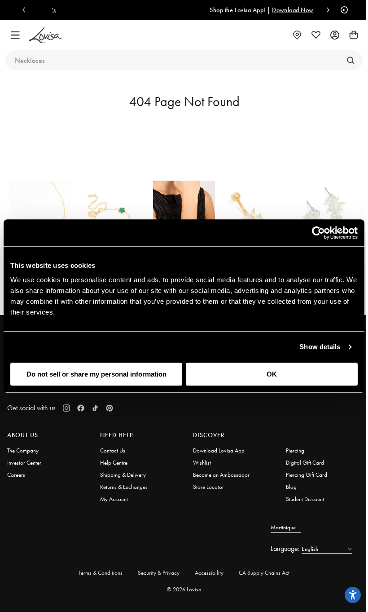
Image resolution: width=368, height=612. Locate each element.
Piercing (295, 450)
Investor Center (24, 462)
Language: (286, 548)
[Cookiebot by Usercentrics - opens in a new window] (318, 232)
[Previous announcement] (26, 10)
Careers (16, 475)
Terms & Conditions (101, 573)
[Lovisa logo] (46, 35)
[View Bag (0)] (354, 35)
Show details (319, 346)
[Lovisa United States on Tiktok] (95, 408)
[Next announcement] (326, 10)
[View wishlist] (316, 35)
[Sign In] (335, 35)
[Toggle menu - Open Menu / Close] (15, 35)
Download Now (272, 10)
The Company (23, 450)
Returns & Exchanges (124, 487)
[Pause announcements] (342, 10)
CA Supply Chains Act (264, 573)
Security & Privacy (159, 573)
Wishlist (202, 462)
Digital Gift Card (305, 462)
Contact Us (112, 450)
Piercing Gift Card (306, 475)
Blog (291, 487)
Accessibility (209, 573)
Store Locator (208, 487)
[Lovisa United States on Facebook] (80, 408)
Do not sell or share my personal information (96, 374)
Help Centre (113, 462)
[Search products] (350, 60)
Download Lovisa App (219, 450)
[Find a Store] (297, 35)
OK (272, 374)
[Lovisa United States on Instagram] (66, 408)
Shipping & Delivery (123, 475)
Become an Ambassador (221, 475)
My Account (114, 499)
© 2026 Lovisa (184, 589)
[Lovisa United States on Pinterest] (109, 408)
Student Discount (305, 499)
